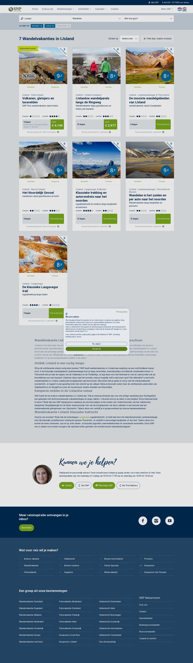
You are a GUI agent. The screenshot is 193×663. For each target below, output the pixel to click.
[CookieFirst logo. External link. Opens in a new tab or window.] (67, 314)
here (86, 331)
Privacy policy (121, 312)
